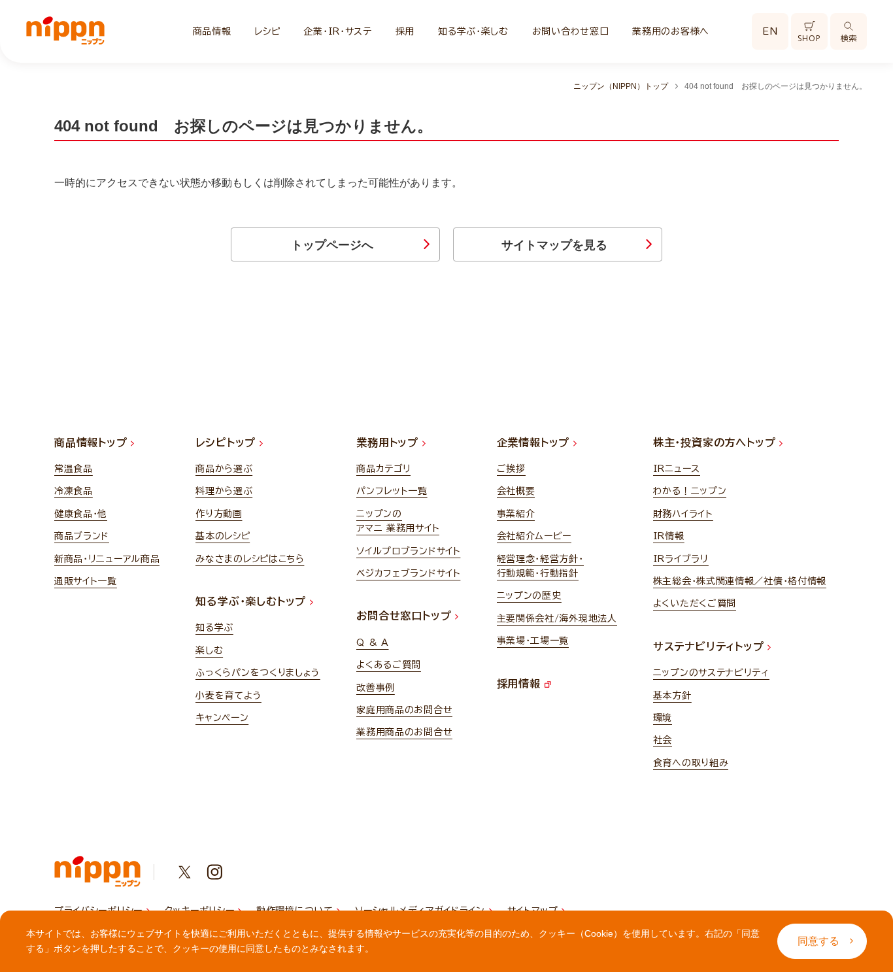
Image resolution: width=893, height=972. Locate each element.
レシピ (267, 31)
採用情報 (521, 684)
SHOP (809, 38)
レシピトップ (227, 442)
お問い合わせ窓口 (570, 31)
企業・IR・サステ (337, 31)
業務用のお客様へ (670, 31)
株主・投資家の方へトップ (716, 442)
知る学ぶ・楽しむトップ (252, 601)
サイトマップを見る (554, 245)
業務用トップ (389, 442)
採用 (405, 31)
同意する (818, 941)
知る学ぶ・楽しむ (473, 31)
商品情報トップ (92, 442)
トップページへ (332, 245)
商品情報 (212, 31)
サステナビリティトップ (710, 646)
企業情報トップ (535, 442)
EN (770, 31)
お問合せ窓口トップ (405, 616)
